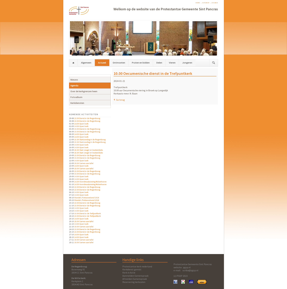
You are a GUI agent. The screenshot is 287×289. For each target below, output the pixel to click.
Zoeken (214, 3)
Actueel (102, 62)
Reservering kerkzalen (133, 281)
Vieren (172, 62)
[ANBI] (191, 282)
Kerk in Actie (128, 272)
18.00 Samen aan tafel (83, 163)
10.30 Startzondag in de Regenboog (90, 139)
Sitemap (205, 3)
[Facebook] (175, 282)
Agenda (74, 85)
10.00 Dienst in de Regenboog (87, 118)
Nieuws (74, 79)
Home (198, 3)
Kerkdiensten (77, 102)
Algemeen (86, 62)
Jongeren (187, 62)
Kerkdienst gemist (131, 269)
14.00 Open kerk (81, 123)
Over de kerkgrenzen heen (83, 91)
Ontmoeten (119, 62)
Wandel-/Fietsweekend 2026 (86, 197)
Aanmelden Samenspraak (135, 275)
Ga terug (120, 99)
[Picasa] (183, 282)
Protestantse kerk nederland (137, 266)
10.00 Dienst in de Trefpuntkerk (87, 213)
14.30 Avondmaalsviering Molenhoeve (90, 181)
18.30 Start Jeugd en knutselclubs (88, 150)
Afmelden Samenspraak (134, 278)
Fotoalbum (76, 97)
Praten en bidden (141, 62)
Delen (159, 62)
